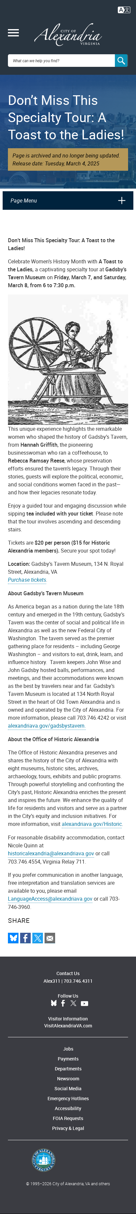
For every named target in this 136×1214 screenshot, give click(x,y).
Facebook (63, 1003)
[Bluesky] (13, 938)
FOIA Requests (68, 1118)
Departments (68, 1068)
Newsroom (68, 1078)
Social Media (68, 1088)
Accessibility (68, 1108)
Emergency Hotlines (68, 1098)
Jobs (68, 1049)
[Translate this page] (124, 9)
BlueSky (53, 1003)
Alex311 (52, 981)
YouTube (84, 1003)
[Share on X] (37, 938)
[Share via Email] (50, 938)
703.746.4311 (78, 981)
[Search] (121, 60)
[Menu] (13, 33)
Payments (68, 1059)
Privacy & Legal (68, 1128)
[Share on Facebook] (25, 938)
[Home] (68, 34)
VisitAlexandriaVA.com (68, 1025)
